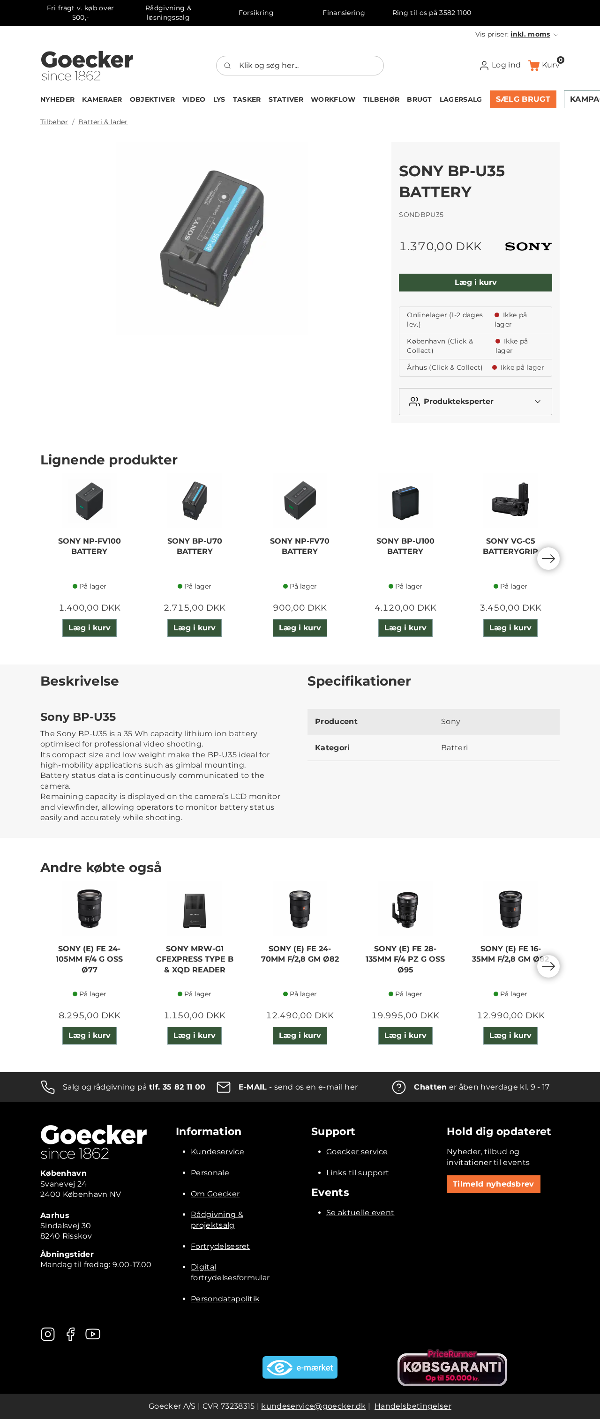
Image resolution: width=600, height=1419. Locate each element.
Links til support (357, 1172)
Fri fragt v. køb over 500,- (80, 13)
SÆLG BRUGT (523, 99)
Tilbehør (54, 122)
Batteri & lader (103, 122)
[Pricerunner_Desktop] (452, 1367)
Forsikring (256, 12)
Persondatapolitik (225, 1298)
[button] (517, 34)
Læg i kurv (476, 282)
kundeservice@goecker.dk (313, 1406)
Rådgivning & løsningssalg (168, 13)
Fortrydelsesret (220, 1246)
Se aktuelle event (360, 1212)
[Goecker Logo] (87, 65)
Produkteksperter (459, 401)
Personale (210, 1172)
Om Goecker (215, 1193)
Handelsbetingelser (413, 1406)
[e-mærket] (300, 1367)
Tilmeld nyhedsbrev (493, 1184)
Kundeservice (217, 1151)
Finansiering (343, 12)
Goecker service (357, 1151)
